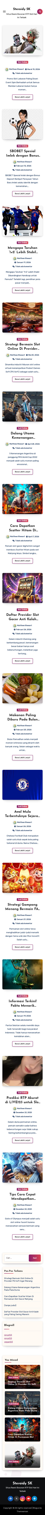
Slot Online (22, 62)
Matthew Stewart (16, 69)
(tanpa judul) (10, 1305)
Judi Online (22, 428)
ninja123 (8, 1335)
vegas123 (8, 1342)
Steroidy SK (21, 9)
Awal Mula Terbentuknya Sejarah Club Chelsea (22, 816)
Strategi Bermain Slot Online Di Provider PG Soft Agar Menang (22, 1384)
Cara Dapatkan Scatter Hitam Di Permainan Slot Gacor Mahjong (21, 1437)
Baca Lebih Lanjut (22, 97)
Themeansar (22, 1511)
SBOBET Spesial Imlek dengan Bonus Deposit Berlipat (22, 156)
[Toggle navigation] (4, 11)
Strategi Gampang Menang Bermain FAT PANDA (22, 909)
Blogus (36, 1508)
